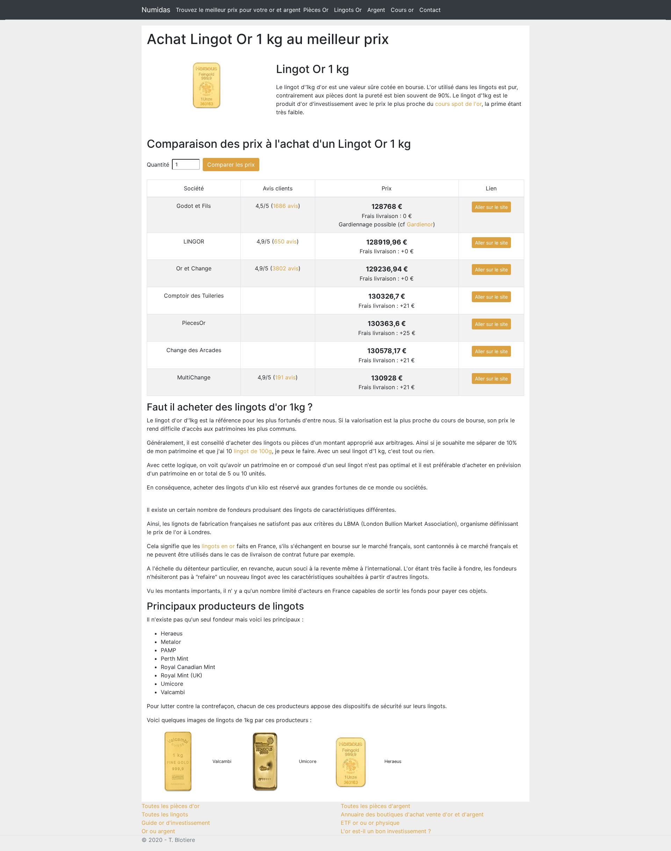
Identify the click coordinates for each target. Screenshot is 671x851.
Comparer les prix (231, 164)
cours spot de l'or (458, 103)
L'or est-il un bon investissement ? (386, 831)
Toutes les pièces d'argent (375, 805)
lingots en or (218, 546)
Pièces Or (316, 9)
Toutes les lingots (165, 814)
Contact (430, 9)
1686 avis (285, 205)
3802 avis (285, 268)
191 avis (285, 377)
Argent (376, 9)
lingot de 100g (253, 451)
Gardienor (420, 224)
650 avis (285, 241)
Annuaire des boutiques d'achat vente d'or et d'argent (412, 814)
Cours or (402, 9)
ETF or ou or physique (370, 822)
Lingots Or (348, 9)
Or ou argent (158, 831)
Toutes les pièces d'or (171, 805)
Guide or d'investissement (176, 822)
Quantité (158, 164)
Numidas (156, 10)
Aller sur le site (491, 207)
